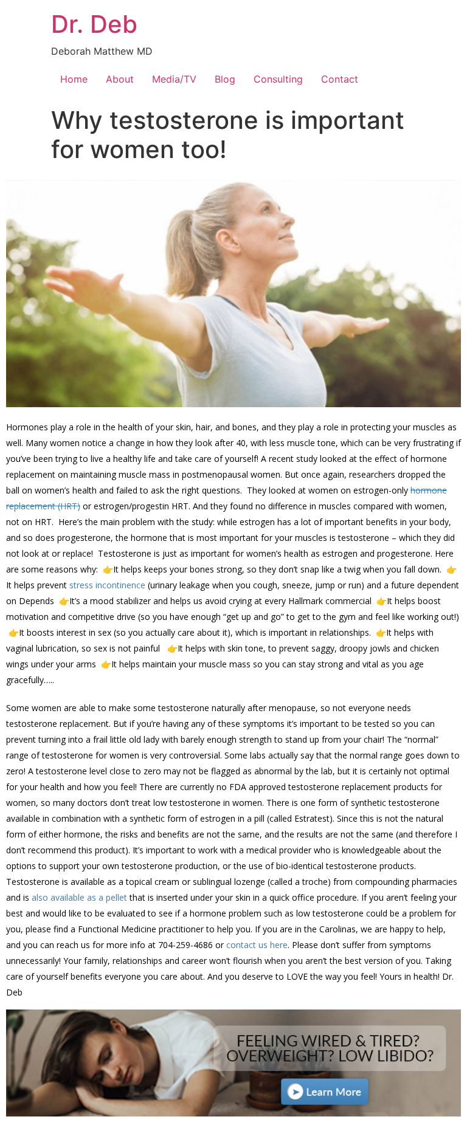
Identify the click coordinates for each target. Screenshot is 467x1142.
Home (74, 79)
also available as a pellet (79, 897)
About (120, 79)
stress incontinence (107, 585)
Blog (225, 79)
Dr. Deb (94, 24)
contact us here (257, 945)
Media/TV (174, 79)
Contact (339, 79)
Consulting (278, 79)
